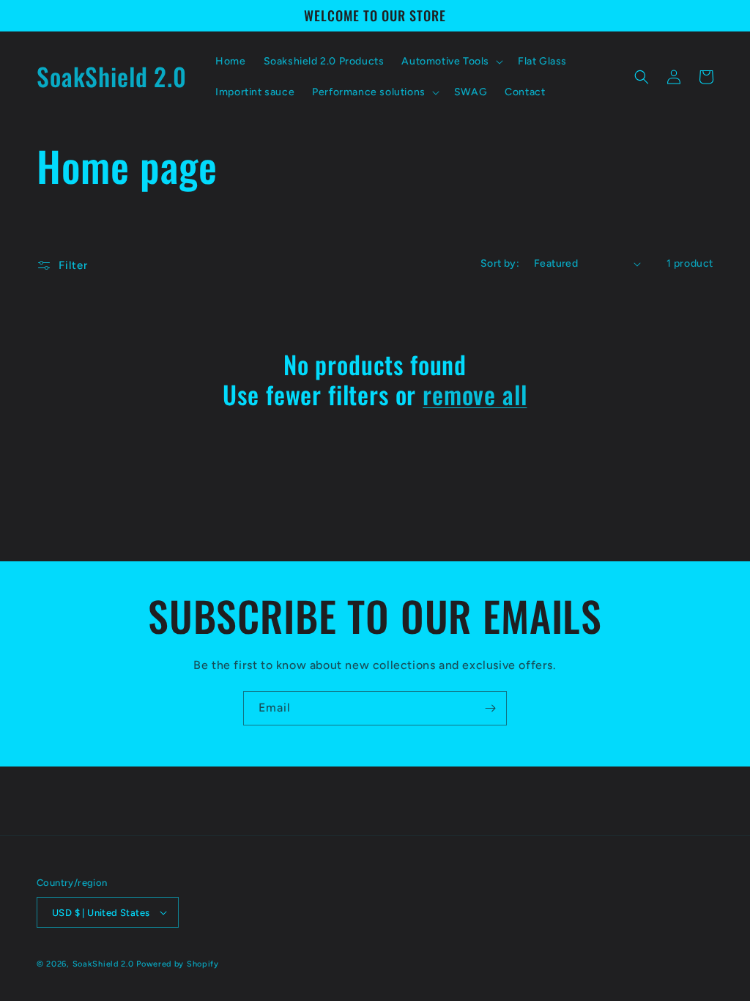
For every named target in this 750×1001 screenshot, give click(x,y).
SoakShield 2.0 (105, 964)
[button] (451, 61)
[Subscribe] (490, 708)
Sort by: (499, 263)
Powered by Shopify (177, 964)
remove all (475, 395)
